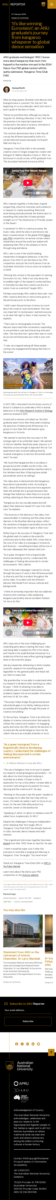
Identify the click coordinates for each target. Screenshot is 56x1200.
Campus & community (20, 18)
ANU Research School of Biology (36, 410)
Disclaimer (43, 1158)
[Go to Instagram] (27, 1044)
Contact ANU (21, 1158)
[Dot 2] (8, 385)
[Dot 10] (23, 385)
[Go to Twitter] (22, 1044)
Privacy (18, 1161)
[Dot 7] (17, 385)
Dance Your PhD (25, 898)
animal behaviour (10, 898)
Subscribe (28, 1021)
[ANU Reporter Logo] (13, 4)
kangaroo (37, 898)
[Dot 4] (12, 385)
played (6, 843)
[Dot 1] (6, 385)
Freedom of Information (34, 1161)
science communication (23, 902)
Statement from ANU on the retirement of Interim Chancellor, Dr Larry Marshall (22, 955)
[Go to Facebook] (16, 1044)
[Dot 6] (15, 385)
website (30, 875)
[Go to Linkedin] (33, 1044)
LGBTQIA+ (7, 902)
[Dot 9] (21, 385)
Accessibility (20, 1165)
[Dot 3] (10, 385)
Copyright (33, 1158)
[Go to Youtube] (38, 1044)
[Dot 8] (19, 385)
